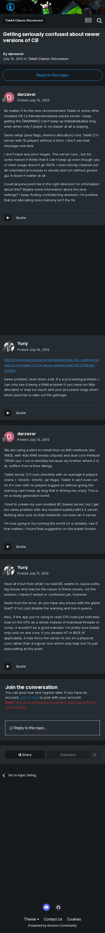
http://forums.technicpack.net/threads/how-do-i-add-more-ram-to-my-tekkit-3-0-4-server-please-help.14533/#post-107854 (52, 365)
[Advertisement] (52, 282)
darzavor (16, 54)
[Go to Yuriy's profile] (9, 347)
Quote (21, 218)
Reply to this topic (52, 75)
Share (26, 755)
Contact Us (53, 919)
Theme (30, 919)
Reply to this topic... (30, 728)
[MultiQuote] (7, 217)
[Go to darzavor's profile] (9, 97)
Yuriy (22, 343)
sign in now (29, 697)
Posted (33, 100)
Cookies (74, 919)
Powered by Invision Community (52, 925)
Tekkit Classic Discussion (48, 59)
